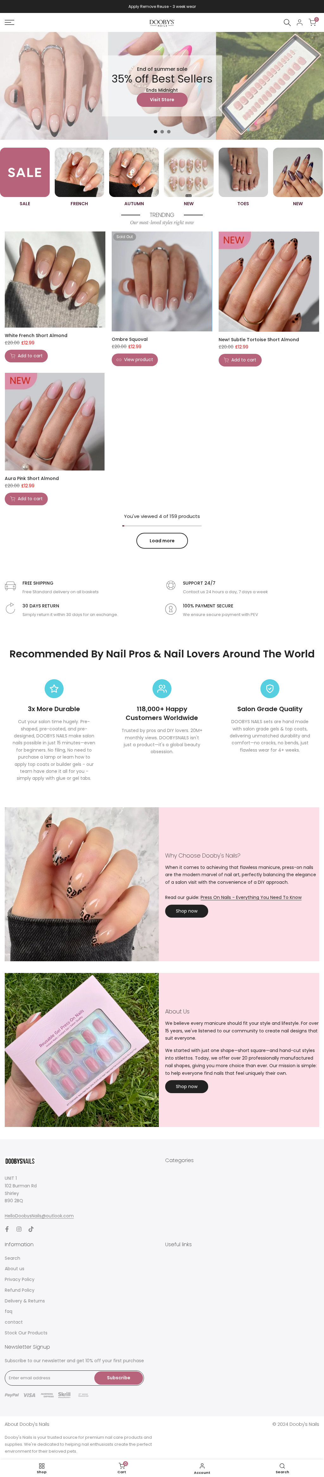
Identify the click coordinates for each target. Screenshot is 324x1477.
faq (8, 1311)
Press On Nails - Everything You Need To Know (251, 897)
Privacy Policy (19, 1279)
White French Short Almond (36, 335)
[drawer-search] (287, 22)
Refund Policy (19, 1290)
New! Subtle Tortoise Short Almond (259, 339)
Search (12, 1258)
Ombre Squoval (130, 339)
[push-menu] (9, 22)
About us (14, 1268)
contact (14, 1322)
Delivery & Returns (25, 1301)
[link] (162, 86)
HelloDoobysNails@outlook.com (39, 1216)
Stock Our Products (26, 1333)
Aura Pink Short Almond (32, 478)
